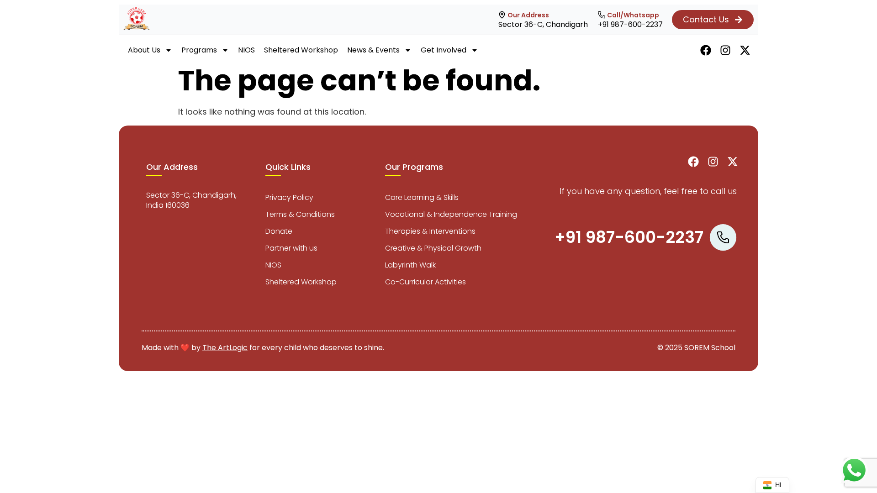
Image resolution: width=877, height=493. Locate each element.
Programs (199, 50)
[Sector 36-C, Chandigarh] (502, 15)
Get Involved (443, 50)
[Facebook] (705, 50)
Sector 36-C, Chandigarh (543, 24)
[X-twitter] (745, 50)
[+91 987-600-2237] (601, 15)
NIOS (246, 50)
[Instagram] (725, 50)
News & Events (373, 50)
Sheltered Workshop (301, 50)
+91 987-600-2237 (630, 24)
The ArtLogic (225, 347)
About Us (144, 50)
